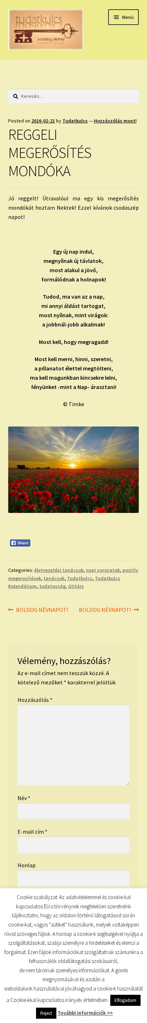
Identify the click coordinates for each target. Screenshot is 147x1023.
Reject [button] (46, 1013)
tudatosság (52, 586)
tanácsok (54, 578)
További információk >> (85, 1012)
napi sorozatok (103, 570)
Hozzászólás (34, 699)
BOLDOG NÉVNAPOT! (42, 610)
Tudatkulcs (75, 121)
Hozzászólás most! (115, 121)
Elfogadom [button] (125, 1000)
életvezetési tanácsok (58, 570)
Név (23, 798)
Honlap (26, 865)
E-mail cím (32, 831)
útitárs (76, 586)
